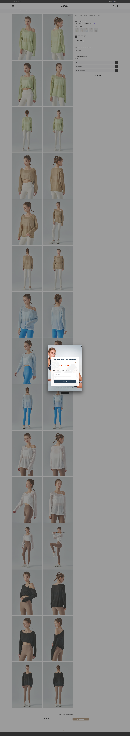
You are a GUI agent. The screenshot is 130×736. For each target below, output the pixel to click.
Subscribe (65, 381)
